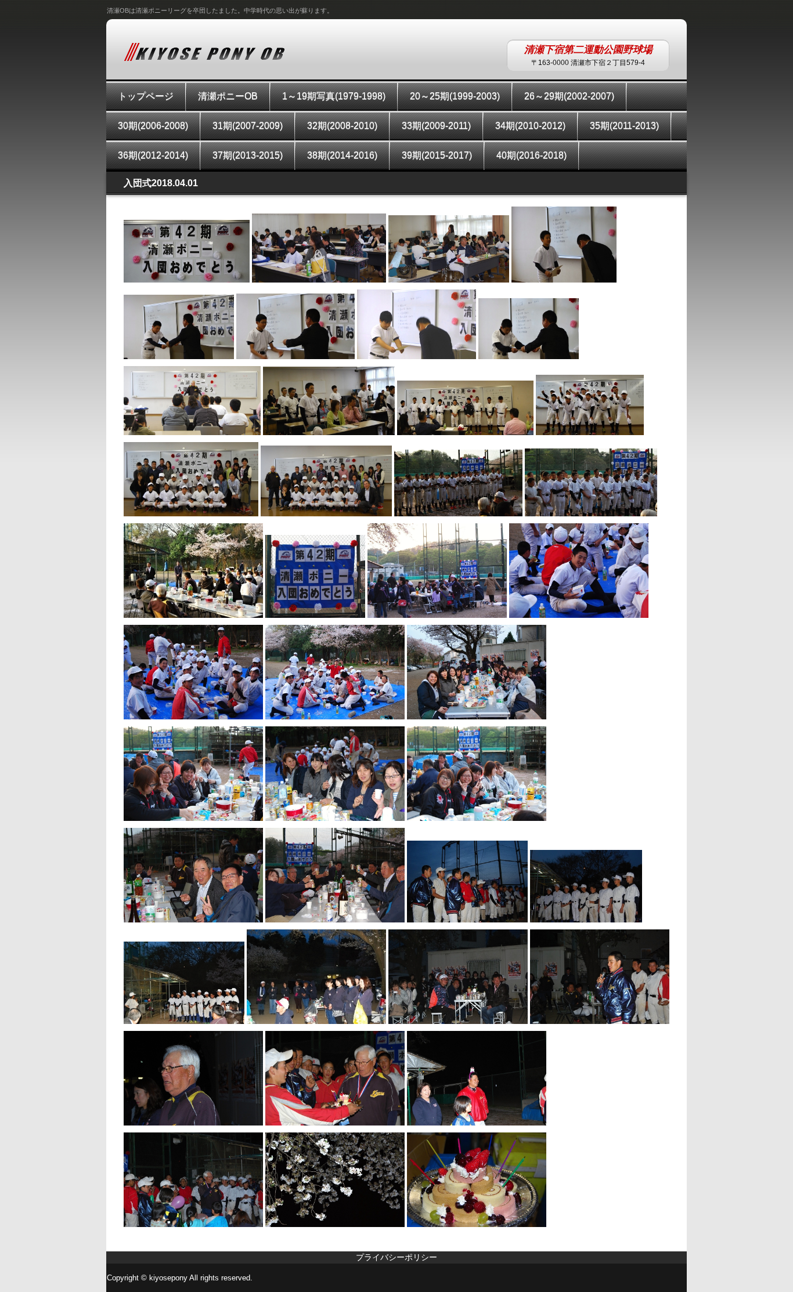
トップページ (146, 96)
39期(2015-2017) (437, 155)
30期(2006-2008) (153, 126)
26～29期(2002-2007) (569, 96)
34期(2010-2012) (530, 126)
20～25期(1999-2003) (455, 96)
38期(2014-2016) (342, 155)
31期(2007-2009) (247, 126)
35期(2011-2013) (624, 126)
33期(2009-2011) (436, 126)
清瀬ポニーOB (228, 96)
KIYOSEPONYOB (205, 52)
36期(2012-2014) (153, 155)
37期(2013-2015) (247, 155)
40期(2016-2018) (531, 155)
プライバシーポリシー (396, 1257)
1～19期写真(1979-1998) (333, 96)
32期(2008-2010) (342, 126)
